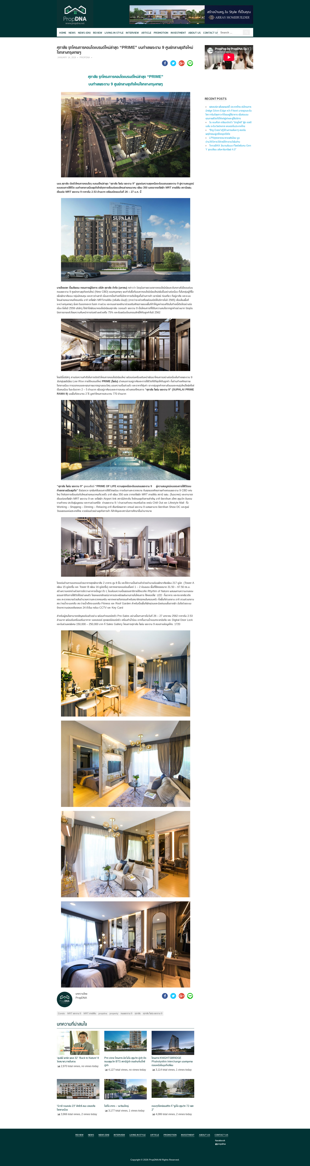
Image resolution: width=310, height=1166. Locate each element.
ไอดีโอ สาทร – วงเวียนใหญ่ (116, 1106)
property (114, 1013)
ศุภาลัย (137, 1013)
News (72, 33)
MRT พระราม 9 (74, 1013)
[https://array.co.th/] (191, 14)
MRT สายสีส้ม (90, 1013)
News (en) (84, 33)
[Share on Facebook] (165, 65)
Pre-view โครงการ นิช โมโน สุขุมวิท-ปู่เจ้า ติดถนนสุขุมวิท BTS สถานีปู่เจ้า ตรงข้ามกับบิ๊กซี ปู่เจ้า (125, 1062)
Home (62, 33)
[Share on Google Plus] (182, 65)
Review (97, 33)
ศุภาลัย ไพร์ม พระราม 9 (152, 1013)
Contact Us (210, 33)
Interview (132, 33)
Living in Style (137, 1135)
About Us (194, 33)
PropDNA (85, 57)
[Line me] (190, 65)
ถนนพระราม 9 (126, 1013)
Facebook (220, 1140)
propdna (102, 1013)
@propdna (220, 1144)
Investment (178, 33)
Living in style (114, 33)
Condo (61, 1013)
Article (146, 33)
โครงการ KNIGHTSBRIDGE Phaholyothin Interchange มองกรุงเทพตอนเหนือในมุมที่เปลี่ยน (172, 1062)
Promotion (161, 33)
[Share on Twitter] (173, 65)
